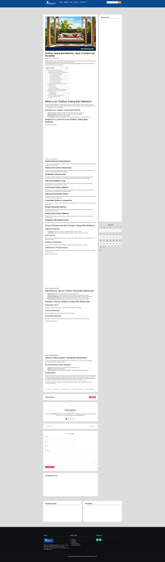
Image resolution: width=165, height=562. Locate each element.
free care (51, 251)
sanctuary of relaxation (50, 383)
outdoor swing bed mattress (77, 389)
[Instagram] (68, 419)
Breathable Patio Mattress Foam (57, 82)
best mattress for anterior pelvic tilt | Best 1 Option (110, 44)
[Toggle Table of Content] (66, 68)
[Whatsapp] (100, 540)
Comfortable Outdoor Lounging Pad (57, 79)
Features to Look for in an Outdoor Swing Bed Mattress (58, 72)
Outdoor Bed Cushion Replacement (57, 74)
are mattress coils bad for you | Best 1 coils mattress (110, 153)
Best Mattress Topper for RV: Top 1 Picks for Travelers (70, 488)
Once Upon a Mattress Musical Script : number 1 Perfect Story (51, 487)
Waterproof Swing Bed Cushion (56, 78)
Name (46, 436)
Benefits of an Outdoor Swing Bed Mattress (57, 71)
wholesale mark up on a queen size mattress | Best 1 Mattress (108, 175)
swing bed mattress (90, 389)
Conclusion (51, 97)
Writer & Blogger (70, 411)
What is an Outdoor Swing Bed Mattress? (54, 70)
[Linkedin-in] (72, 419)
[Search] (119, 2)
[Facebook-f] (66, 419)
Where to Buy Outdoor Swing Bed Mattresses (56, 95)
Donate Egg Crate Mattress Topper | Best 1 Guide (110, 218)
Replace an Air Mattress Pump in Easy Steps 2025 (109, 131)
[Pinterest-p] (74, 419)
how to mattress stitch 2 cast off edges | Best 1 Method (109, 109)
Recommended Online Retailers (55, 96)
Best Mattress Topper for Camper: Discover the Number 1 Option (87, 488)
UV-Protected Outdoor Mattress (56, 77)
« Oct (100, 250)
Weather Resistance (53, 87)
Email (46, 441)
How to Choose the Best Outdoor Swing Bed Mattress (58, 83)
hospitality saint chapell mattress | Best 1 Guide (109, 197)
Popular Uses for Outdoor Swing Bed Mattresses (57, 90)
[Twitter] (70, 419)
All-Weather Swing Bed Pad (56, 75)
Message (47, 450)
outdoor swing (55, 389)
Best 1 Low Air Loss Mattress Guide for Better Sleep (109, 23)
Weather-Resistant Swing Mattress (57, 73)
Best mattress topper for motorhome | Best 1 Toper (110, 66)
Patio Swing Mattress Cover (56, 76)
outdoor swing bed (65, 389)
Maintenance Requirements (54, 88)
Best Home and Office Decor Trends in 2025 (110, 88)
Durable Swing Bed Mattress (56, 80)
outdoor (48, 389)
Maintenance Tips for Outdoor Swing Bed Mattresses (58, 89)
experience (83, 379)
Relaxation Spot (52, 91)
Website (46, 445)
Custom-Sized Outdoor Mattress (56, 81)
